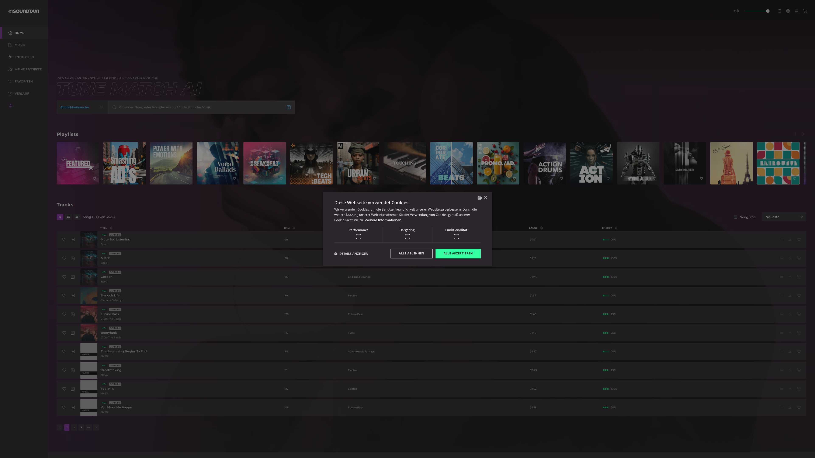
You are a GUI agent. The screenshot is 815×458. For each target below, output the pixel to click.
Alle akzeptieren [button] (458, 253)
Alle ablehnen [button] (411, 253)
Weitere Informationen (383, 220)
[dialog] (407, 229)
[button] (351, 254)
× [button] (485, 197)
